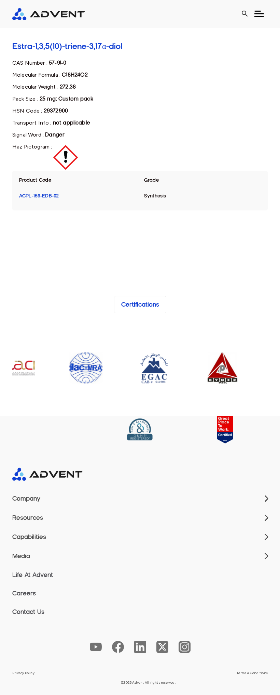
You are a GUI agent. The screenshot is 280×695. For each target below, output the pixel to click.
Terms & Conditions (252, 673)
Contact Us (28, 612)
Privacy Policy (23, 673)
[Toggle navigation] (259, 14)
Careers (24, 593)
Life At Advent (32, 575)
